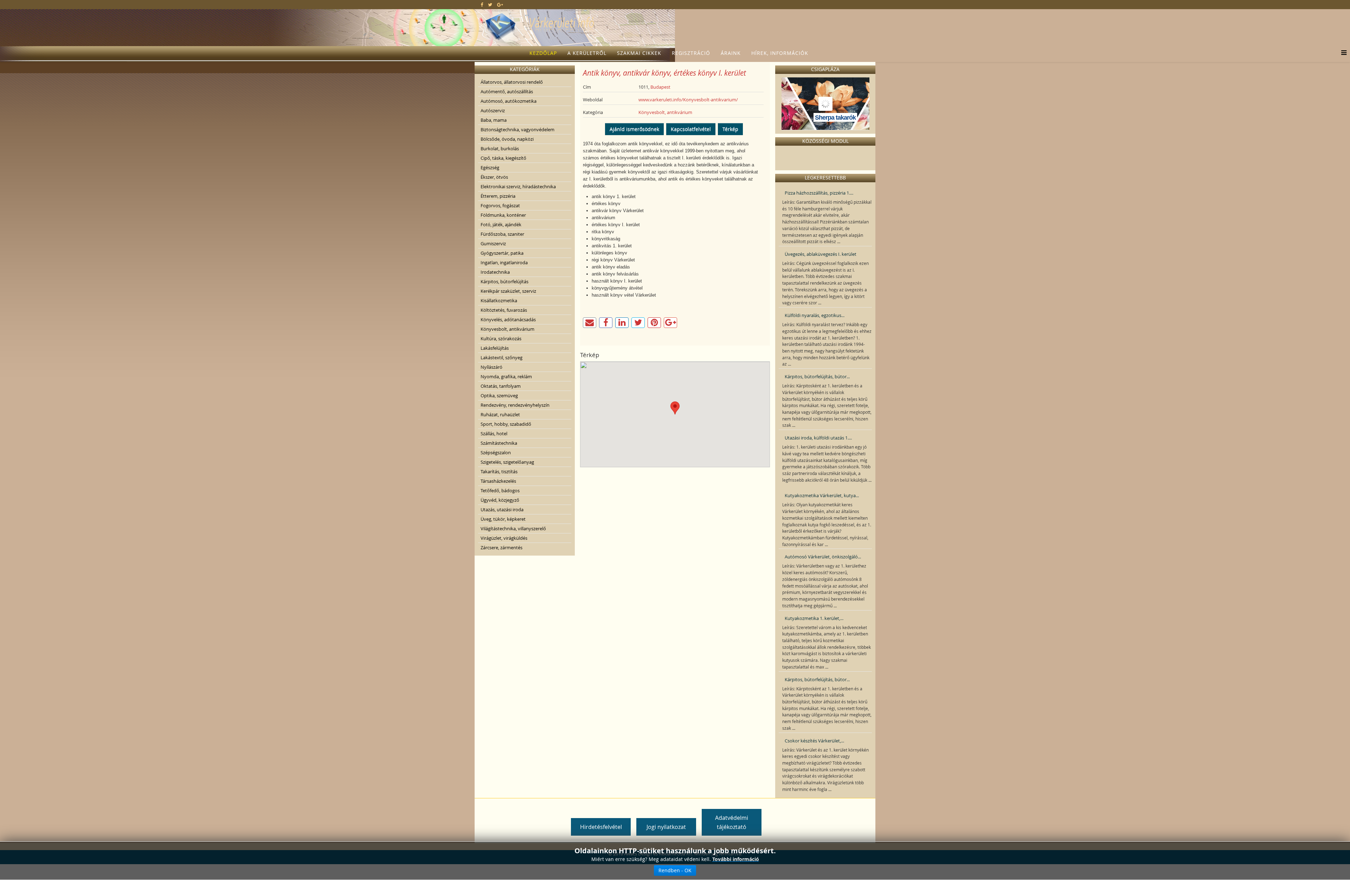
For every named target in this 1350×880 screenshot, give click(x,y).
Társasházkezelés (498, 481)
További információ (735, 859)
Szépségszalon (496, 452)
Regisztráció (691, 53)
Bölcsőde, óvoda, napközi (507, 139)
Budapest (660, 87)
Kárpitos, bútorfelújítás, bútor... (817, 376)
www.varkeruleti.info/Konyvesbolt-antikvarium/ (688, 99)
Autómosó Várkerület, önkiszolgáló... (823, 556)
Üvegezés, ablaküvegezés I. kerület (820, 254)
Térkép (730, 129)
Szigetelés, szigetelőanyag (507, 462)
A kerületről (586, 53)
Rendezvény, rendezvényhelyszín (515, 405)
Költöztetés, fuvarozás (504, 310)
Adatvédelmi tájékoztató (731, 822)
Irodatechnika (495, 272)
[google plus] (500, 4)
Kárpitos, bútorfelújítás (504, 281)
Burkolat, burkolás (500, 148)
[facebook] (482, 4)
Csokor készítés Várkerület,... (814, 740)
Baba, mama (494, 120)
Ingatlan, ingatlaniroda (504, 262)
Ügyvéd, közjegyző (500, 500)
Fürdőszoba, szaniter (502, 234)
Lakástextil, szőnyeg (501, 357)
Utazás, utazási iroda (502, 509)
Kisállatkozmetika (499, 300)
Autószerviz (493, 110)
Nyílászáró (491, 367)
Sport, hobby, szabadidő (506, 424)
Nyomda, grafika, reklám (506, 376)
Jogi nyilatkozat (666, 827)
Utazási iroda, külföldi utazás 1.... (818, 438)
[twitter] (490, 4)
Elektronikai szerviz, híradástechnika (518, 186)
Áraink (731, 53)
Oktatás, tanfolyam (501, 386)
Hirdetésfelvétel (601, 827)
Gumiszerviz (493, 243)
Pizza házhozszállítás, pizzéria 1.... (819, 193)
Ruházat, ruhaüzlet (500, 414)
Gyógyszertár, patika (502, 253)
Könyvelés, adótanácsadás (508, 319)
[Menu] (1342, 53)
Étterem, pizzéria (498, 196)
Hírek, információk (779, 53)
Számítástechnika (499, 443)
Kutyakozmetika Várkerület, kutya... (822, 495)
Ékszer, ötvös (494, 177)
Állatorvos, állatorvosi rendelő (512, 82)
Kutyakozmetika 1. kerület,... (814, 618)
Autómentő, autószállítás (507, 91)
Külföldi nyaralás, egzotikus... (814, 315)
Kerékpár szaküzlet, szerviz (508, 291)
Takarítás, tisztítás (499, 471)
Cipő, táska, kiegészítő (503, 158)
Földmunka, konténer (503, 215)
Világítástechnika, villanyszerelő (513, 528)
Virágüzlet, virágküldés (504, 538)
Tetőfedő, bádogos (500, 490)
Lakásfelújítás (495, 348)
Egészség (490, 167)
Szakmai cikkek (639, 53)
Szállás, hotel (494, 433)
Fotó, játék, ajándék (501, 224)
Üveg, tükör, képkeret (503, 519)
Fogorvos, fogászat (500, 205)
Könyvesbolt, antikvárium (507, 329)
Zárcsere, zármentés (501, 547)
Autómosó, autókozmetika (508, 101)
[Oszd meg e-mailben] (589, 322)
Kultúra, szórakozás (501, 338)
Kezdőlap (543, 53)
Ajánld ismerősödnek (634, 129)
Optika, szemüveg (499, 395)
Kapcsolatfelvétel (691, 129)
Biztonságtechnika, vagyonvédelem (517, 129)
